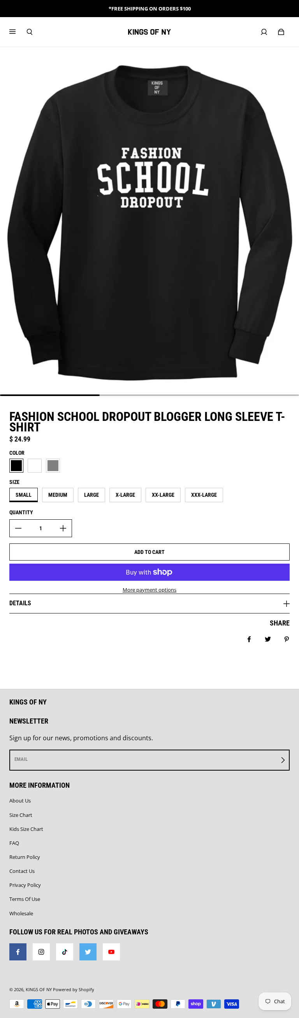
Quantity (21, 512)
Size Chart (20, 814)
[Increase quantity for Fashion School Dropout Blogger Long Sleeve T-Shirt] (63, 528)
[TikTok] (64, 951)
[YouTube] (111, 951)
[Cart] (281, 31)
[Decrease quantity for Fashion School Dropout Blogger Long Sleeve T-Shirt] (18, 528)
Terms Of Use (24, 898)
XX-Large (163, 495)
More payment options (149, 589)
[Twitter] (88, 951)
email (21, 759)
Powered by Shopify (73, 989)
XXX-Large (204, 495)
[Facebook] (17, 951)
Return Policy (24, 856)
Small (24, 495)
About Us (20, 800)
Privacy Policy (25, 884)
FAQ (14, 842)
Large (91, 495)
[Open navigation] (17, 31)
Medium (57, 495)
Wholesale (21, 913)
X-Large (125, 495)
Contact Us (22, 870)
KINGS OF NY (39, 989)
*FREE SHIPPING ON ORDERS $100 (150, 8)
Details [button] (20, 603)
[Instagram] (41, 951)
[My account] (264, 31)
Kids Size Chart (26, 828)
